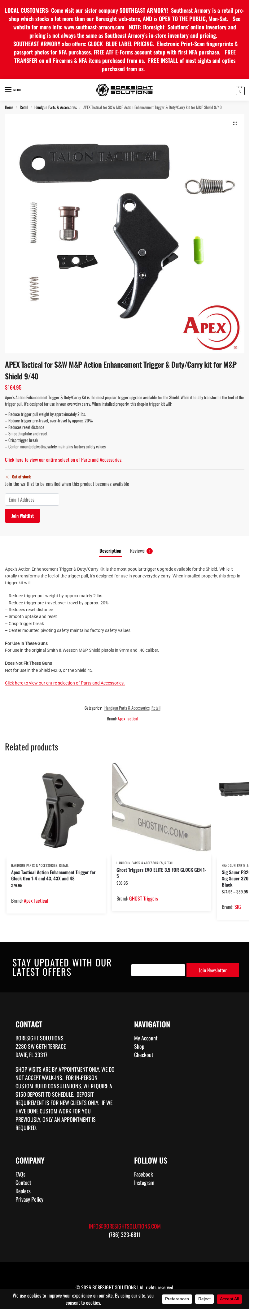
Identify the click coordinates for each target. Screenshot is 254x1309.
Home (9, 107)
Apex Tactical (128, 718)
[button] (239, 90)
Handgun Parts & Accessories (55, 107)
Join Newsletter (213, 970)
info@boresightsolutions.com (125, 1226)
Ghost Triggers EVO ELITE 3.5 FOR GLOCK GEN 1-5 (161, 872)
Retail (24, 107)
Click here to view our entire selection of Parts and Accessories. (63, 459)
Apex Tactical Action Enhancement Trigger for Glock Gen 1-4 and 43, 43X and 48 (53, 875)
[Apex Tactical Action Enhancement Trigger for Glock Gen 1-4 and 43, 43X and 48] (56, 808)
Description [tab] (110, 550)
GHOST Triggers (143, 898)
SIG (237, 906)
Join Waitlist (22, 515)
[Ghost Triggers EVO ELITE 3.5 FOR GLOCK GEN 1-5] (161, 807)
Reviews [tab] (140, 550)
